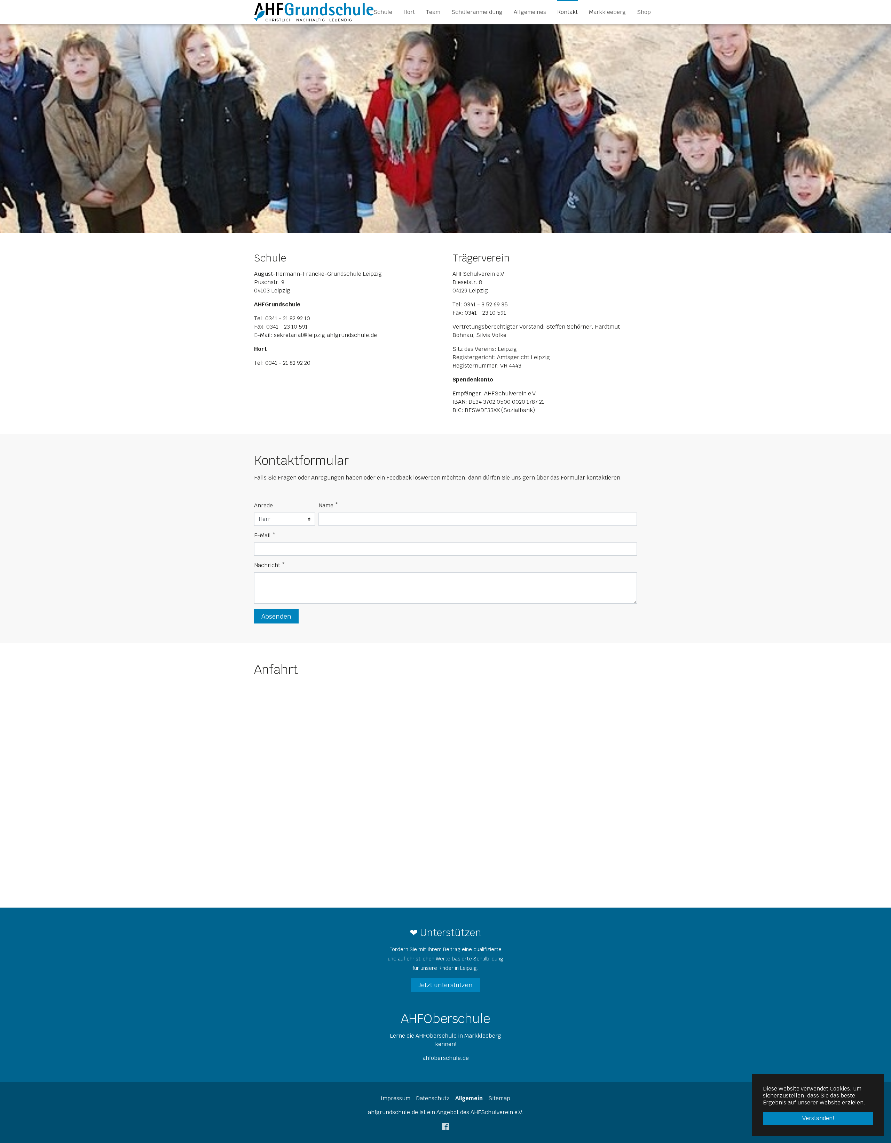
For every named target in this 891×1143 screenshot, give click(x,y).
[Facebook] (445, 1126)
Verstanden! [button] (818, 1118)
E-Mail (265, 535)
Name (328, 505)
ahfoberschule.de (446, 1058)
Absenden (276, 616)
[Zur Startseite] (313, 12)
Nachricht (269, 565)
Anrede (263, 505)
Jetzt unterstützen (445, 985)
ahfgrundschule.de (393, 1112)
